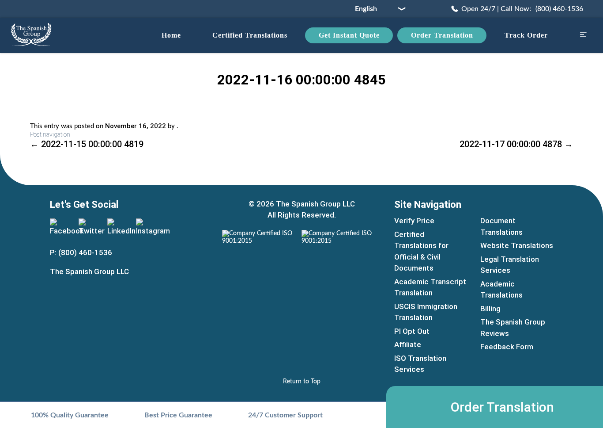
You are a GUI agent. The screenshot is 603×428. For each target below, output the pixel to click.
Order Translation (442, 35)
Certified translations (249, 35)
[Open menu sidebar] (583, 36)
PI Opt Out (412, 331)
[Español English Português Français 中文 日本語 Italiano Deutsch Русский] (377, 9)
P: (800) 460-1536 (81, 252)
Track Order (526, 35)
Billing (490, 308)
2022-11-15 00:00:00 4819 (86, 144)
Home (171, 35)
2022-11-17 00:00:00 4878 (516, 144)
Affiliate (407, 344)
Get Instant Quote (349, 35)
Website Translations (516, 245)
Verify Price (414, 220)
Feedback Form (506, 346)
